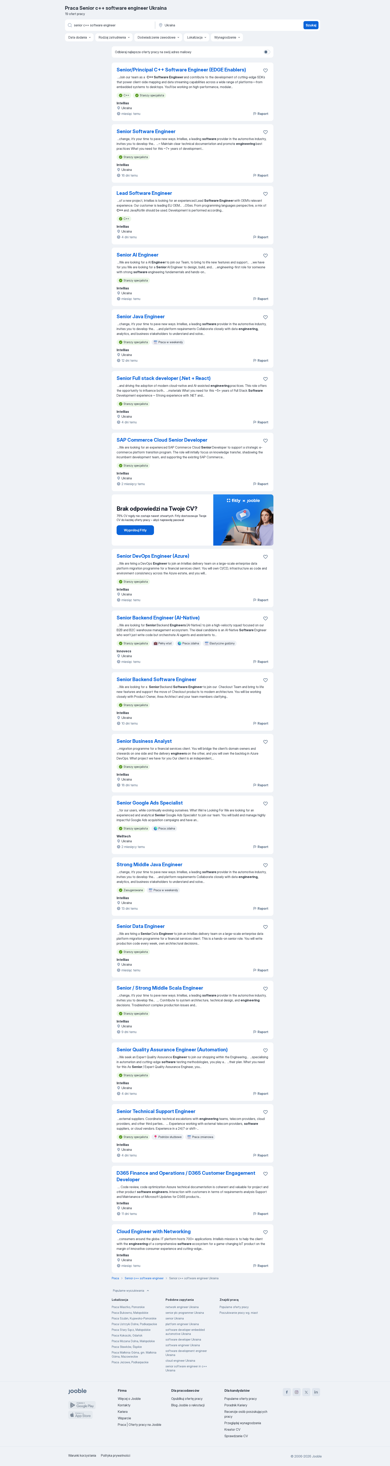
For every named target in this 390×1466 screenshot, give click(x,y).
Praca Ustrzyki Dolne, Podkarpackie (134, 1324)
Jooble (317, 1456)
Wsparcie (124, 1418)
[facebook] (287, 1392)
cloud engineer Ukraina (180, 1360)
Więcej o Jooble (129, 1399)
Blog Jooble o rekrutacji (188, 1405)
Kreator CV (232, 1429)
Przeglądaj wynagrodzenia (242, 1423)
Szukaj (311, 25)
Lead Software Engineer (144, 193)
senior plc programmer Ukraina (185, 1312)
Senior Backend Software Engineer (156, 679)
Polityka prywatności (115, 1455)
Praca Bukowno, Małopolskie (130, 1312)
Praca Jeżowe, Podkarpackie (130, 1362)
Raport (263, 114)
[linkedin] (316, 1392)
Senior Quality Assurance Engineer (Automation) (172, 1050)
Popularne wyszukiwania (128, 1290)
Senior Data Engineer (141, 926)
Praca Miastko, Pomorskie (128, 1307)
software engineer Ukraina (183, 1345)
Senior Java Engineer (141, 316)
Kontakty (124, 1405)
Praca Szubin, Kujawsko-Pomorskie (134, 1318)
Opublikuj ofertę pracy (187, 1399)
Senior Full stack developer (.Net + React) (164, 378)
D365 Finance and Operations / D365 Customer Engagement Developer (186, 1176)
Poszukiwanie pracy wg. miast (239, 1312)
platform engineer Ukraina (182, 1324)
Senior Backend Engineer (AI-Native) (158, 618)
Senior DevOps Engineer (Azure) (153, 556)
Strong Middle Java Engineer (149, 864)
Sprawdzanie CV (236, 1436)
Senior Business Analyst (144, 741)
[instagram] (296, 1392)
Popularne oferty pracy (234, 1307)
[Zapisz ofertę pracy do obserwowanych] (265, 70)
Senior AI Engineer (137, 255)
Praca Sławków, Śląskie (127, 1346)
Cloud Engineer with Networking (154, 1231)
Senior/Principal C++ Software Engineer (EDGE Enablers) (181, 70)
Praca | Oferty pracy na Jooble (139, 1425)
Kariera (123, 1412)
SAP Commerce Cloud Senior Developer (162, 440)
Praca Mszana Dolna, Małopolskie (133, 1341)
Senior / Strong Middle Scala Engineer (160, 988)
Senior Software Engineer (146, 131)
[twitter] (306, 1392)
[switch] (267, 52)
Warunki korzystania (82, 1455)
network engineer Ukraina (182, 1307)
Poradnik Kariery (235, 1405)
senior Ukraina (175, 1318)
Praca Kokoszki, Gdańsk (127, 1335)
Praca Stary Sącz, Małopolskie (131, 1329)
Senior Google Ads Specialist (150, 803)
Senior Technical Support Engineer (156, 1111)
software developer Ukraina (183, 1339)
